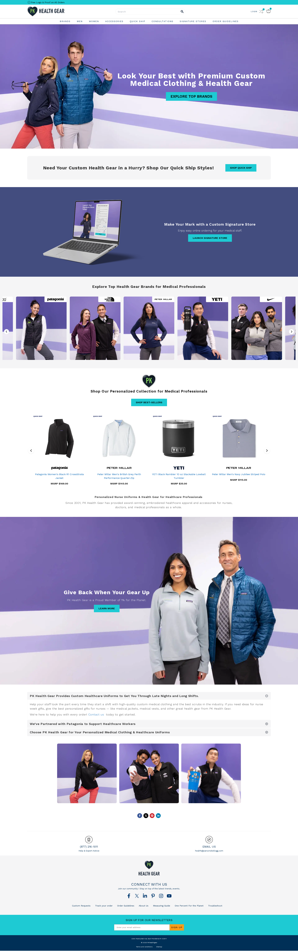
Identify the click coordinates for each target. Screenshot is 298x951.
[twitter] (145, 815)
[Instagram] (161, 896)
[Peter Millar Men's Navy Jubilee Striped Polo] (238, 438)
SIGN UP (176, 927)
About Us (143, 905)
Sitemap (159, 947)
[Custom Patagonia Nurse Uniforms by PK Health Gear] (87, 773)
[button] (291, 331)
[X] (137, 896)
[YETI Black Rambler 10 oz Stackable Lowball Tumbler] (179, 438)
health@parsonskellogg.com (209, 851)
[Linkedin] (145, 896)
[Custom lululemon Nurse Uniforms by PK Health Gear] (149, 773)
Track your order (103, 905)
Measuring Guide (161, 905)
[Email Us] (209, 839)
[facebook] (139, 815)
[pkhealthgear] (149, 868)
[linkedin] (158, 815)
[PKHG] (54, 11)
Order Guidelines (125, 905)
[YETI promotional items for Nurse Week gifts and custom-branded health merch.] (202, 328)
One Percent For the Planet (188, 905)
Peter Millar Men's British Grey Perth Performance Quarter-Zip (119, 476)
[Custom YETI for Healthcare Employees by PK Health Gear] (211, 773)
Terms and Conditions (144, 947)
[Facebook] (129, 896)
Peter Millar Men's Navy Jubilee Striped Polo (238, 474)
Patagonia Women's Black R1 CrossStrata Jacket (59, 476)
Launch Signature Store (210, 237)
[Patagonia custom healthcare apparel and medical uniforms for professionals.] (41, 328)
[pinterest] (152, 815)
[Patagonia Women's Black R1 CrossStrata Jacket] (59, 438)
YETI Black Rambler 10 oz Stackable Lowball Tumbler (179, 476)
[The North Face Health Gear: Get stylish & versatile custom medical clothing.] (95, 328)
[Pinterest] (153, 896)
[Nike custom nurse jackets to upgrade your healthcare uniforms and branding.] (256, 328)
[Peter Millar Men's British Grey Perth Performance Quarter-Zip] (119, 438)
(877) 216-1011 (89, 846)
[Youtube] (169, 896)
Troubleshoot (214, 905)
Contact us (96, 714)
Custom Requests (81, 905)
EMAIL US (209, 846)
